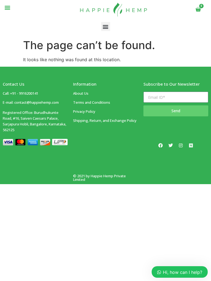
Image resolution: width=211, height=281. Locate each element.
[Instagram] (180, 145)
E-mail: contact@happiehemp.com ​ (31, 102)
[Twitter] (170, 145)
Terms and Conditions (91, 102)
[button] (7, 7)
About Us (80, 93)
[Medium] (191, 145)
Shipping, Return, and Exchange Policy (105, 120)
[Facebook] (160, 145)
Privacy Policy (84, 111)
